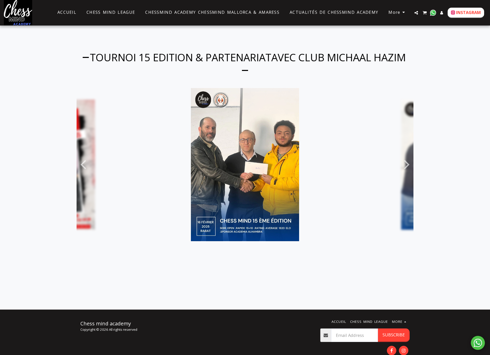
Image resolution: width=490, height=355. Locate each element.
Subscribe (394, 335)
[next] (405, 164)
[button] (416, 13)
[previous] (84, 164)
